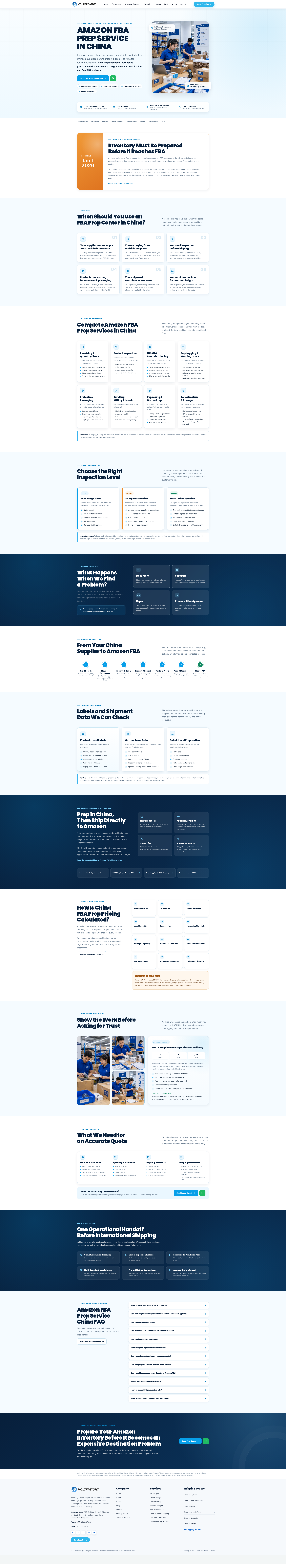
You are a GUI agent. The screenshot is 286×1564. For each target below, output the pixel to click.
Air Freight (154, 1494)
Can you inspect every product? (144, 1339)
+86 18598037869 (84, 1522)
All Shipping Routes (192, 1529)
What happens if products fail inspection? (148, 1348)
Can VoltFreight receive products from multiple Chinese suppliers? (159, 1314)
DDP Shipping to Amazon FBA (123, 873)
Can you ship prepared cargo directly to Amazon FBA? (153, 1373)
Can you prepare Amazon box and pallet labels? (151, 1365)
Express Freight (156, 1505)
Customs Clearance (158, 1517)
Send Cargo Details (184, 1193)
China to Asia (189, 1506)
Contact (183, 4)
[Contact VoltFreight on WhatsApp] (113, 78)
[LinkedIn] (94, 1532)
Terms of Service (123, 1517)
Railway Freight (156, 1501)
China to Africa (190, 1524)
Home (105, 4)
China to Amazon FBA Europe (189, 873)
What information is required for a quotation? (150, 1398)
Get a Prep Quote (189, 1441)
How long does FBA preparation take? (146, 1390)
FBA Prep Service (157, 1509)
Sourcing (148, 4)
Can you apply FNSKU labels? (143, 1322)
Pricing (142, 121)
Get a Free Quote (80, 1540)
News (158, 4)
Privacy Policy (122, 1513)
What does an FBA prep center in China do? (149, 1305)
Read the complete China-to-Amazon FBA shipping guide (99, 860)
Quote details (153, 121)
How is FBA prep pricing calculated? (146, 1381)
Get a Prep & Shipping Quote (91, 78)
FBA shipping (132, 121)
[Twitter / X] (78, 1532)
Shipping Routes (133, 4)
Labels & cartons (117, 121)
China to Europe (190, 1495)
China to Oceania (191, 1518)
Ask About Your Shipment (90, 1341)
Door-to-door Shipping (159, 1513)
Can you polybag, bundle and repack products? (151, 1356)
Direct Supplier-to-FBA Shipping (157, 873)
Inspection (95, 121)
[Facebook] (73, 1532)
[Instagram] (89, 1532)
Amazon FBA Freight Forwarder (90, 873)
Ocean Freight (156, 1497)
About (174, 4)
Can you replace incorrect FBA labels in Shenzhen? (152, 1331)
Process (105, 121)
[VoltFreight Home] (85, 1489)
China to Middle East (192, 1512)
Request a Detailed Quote (90, 954)
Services (116, 4)
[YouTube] (83, 1532)
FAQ (166, 4)
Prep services (83, 121)
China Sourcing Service (159, 1521)
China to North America (193, 1500)
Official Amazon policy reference (119, 183)
